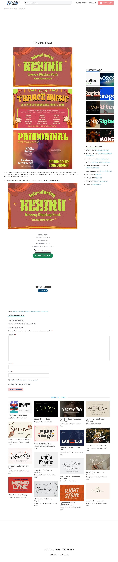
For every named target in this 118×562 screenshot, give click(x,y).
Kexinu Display (35, 311)
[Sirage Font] (107, 93)
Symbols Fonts (21, 497)
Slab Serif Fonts (73, 452)
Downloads (41, 243)
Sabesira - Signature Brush (96, 445)
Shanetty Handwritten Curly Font (18, 467)
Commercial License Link (43, 251)
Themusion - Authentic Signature (43, 500)
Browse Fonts (81, 3)
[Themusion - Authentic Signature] (46, 489)
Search (26, 3)
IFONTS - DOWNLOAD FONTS (59, 549)
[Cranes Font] (93, 107)
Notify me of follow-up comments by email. (24, 380)
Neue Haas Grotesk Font (17, 415)
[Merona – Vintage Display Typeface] (98, 409)
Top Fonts (92, 3)
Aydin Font (98, 178)
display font (16, 311)
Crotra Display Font (106, 171)
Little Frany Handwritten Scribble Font (43, 471)
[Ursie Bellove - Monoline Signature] (98, 462)
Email (10, 372)
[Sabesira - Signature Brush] (98, 435)
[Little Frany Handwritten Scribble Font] (46, 460)
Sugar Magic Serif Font (43, 444)
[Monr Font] (107, 135)
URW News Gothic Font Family (101, 162)
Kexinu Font (44, 311)
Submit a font (107, 3)
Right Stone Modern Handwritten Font (67, 504)
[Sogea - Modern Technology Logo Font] (107, 79)
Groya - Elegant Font (42, 419)
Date (39, 237)
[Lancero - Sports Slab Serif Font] (72, 438)
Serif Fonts (20, 442)
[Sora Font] (93, 121)
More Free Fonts (58, 397)
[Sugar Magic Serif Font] (46, 433)
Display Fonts (13, 8)
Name (10, 364)
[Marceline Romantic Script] (98, 491)
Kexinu (27, 311)
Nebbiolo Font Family (102, 150)
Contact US (53, 555)
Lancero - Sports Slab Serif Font (70, 449)
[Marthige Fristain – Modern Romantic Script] (72, 466)
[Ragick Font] (93, 93)
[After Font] (107, 107)
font (22, 311)
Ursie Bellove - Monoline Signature (95, 473)
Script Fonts (20, 471)
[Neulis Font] (93, 79)
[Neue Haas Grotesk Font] (20, 407)
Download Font (44, 256)
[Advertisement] (42, 26)
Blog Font (98, 174)
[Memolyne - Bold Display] (20, 485)
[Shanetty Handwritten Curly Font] (20, 456)
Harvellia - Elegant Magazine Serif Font (70, 420)
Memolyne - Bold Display (17, 495)
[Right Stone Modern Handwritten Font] (72, 493)
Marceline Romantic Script (96, 501)
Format (42, 241)
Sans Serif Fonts (22, 418)
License (36, 246)
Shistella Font (96, 184)
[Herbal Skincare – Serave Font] (20, 430)
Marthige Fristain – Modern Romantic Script (70, 477)
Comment (12, 335)
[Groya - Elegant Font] (46, 409)
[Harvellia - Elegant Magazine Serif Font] (72, 409)
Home (6, 8)
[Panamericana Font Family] (93, 135)
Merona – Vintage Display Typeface (95, 420)
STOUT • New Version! (101, 181)
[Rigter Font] (107, 121)
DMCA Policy (64, 555)
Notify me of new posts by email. (21, 384)
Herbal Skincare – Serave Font (19, 440)
